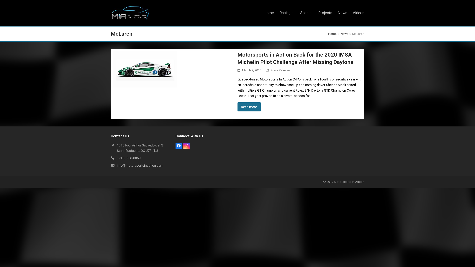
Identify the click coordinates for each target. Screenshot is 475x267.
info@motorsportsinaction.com (140, 165)
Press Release (280, 70)
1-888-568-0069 (129, 158)
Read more (249, 107)
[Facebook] (179, 146)
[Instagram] (186, 146)
